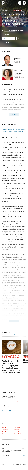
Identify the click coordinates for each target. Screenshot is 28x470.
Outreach (4, 431)
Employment (16, 429)
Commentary (4, 429)
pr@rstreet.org (14, 401)
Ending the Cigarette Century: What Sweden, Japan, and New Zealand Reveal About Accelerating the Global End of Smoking (11, 367)
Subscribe (24, 455)
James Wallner (9, 30)
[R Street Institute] (4, 3)
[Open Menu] (24, 3)
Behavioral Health (14, 355)
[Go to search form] (19, 3)
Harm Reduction (6, 356)
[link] (3, 411)
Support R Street (17, 431)
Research (4, 427)
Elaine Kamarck (18, 70)
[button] (6, 42)
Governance (18, 10)
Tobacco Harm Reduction (8, 358)
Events (3, 433)
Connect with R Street (18, 433)
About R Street (17, 427)
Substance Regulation (14, 357)
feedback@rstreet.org (7, 406)
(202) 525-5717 (5, 405)
